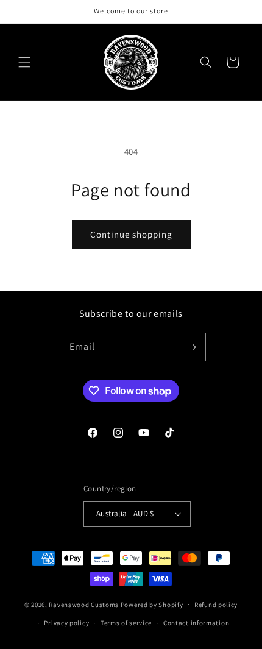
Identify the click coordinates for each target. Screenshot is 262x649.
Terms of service (126, 623)
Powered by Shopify (152, 604)
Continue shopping (131, 234)
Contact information (196, 623)
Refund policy (216, 604)
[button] (24, 62)
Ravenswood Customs (84, 604)
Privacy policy (66, 623)
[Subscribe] (192, 347)
